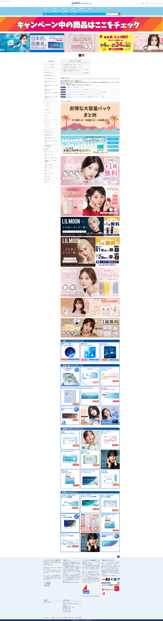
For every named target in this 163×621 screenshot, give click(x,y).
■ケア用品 (46, 149)
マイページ (55, 14)
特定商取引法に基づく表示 (68, 617)
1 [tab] (79, 53)
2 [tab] (80, 53)
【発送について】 (66, 560)
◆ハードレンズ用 (48, 154)
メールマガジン (154, 3)
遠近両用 (90, 8)
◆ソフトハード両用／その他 (51, 157)
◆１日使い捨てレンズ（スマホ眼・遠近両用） (51, 146)
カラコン (46, 11)
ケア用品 (55, 11)
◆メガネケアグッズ (49, 173)
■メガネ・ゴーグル (48, 167)
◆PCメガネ (47, 176)
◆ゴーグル (47, 170)
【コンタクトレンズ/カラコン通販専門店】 (52, 560)
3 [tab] (81, 53)
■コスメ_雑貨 (47, 179)
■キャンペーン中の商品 (49, 64)
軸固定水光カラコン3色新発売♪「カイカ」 (72, 87)
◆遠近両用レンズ (48, 89)
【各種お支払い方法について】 (108, 560)
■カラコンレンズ (47, 129)
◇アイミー (47, 118)
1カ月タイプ (64, 8)
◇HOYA (46, 109)
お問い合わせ (160, 3)
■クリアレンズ (47, 70)
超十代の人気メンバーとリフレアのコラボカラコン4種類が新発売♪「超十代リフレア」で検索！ (83, 96)
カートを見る (73, 14)
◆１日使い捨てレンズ (49, 72)
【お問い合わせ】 (66, 600)
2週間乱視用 (82, 8)
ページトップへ (118, 557)
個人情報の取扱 (78, 617)
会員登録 (142, 3)
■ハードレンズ (47, 101)
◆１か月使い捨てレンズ (50, 78)
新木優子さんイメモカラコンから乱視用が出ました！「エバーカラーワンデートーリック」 (82, 94)
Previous (1, 43)
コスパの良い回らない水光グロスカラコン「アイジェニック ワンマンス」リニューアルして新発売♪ (84, 92)
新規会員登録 (86, 72)
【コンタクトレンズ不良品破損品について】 (91, 560)
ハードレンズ (100, 8)
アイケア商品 (73, 11)
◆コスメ (47, 181)
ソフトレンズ (109, 8)
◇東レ (46, 115)
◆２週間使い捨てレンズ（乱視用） (51, 86)
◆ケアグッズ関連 (48, 164)
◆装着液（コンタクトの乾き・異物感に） (51, 161)
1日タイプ (46, 8)
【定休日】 (46, 600)
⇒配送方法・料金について (68, 582)
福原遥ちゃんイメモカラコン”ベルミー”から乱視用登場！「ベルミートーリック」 (80, 89)
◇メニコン (47, 103)
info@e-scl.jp (68, 611)
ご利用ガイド (147, 3)
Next (161, 43)
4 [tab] (82, 53)
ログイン (138, 3)
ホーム (45, 14)
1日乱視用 (73, 8)
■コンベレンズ (47, 121)
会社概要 (53, 617)
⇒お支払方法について (105, 575)
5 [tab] (83, 53)
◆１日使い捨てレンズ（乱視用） (51, 82)
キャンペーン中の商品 (49, 67)
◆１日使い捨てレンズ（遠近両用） (51, 93)
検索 (119, 14)
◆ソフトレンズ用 (48, 151)
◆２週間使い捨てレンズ (50, 75)
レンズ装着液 (64, 11)
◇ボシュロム (47, 112)
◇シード (47, 106)
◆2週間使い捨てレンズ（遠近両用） (51, 97)
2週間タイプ (55, 8)
